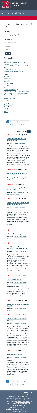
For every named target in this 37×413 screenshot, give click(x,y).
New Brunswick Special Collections (13, 62)
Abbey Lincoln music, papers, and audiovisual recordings (18, 203)
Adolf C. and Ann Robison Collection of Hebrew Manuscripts (18, 247)
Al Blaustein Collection (14, 354)
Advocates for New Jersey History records (18, 305)
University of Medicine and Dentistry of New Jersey (17, 95)
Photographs (7, 80)
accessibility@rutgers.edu (23, 401)
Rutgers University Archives (11, 69)
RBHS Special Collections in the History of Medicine (17, 66)
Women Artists (8, 83)
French (6, 106)
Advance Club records (14, 280)
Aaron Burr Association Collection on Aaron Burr (18, 174)
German (6, 108)
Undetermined (8, 105)
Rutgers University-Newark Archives (13, 71)
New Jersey (7, 81)
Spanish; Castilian (8, 110)
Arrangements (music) (9, 76)
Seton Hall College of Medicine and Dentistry (15, 93)
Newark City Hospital (9, 98)
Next (22, 125)
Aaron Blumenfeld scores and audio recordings (16, 139)
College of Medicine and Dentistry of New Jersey (16, 91)
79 (17, 125)
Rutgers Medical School (10, 89)
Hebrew (6, 111)
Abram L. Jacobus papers (15, 234)
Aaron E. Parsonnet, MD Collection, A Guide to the (18, 188)
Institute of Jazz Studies (10, 64)
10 (10, 125)
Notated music (8, 78)
